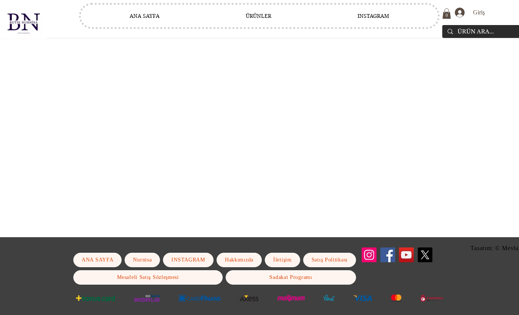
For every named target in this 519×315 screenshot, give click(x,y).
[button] (446, 13)
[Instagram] (369, 254)
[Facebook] (387, 254)
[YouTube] (406, 254)
